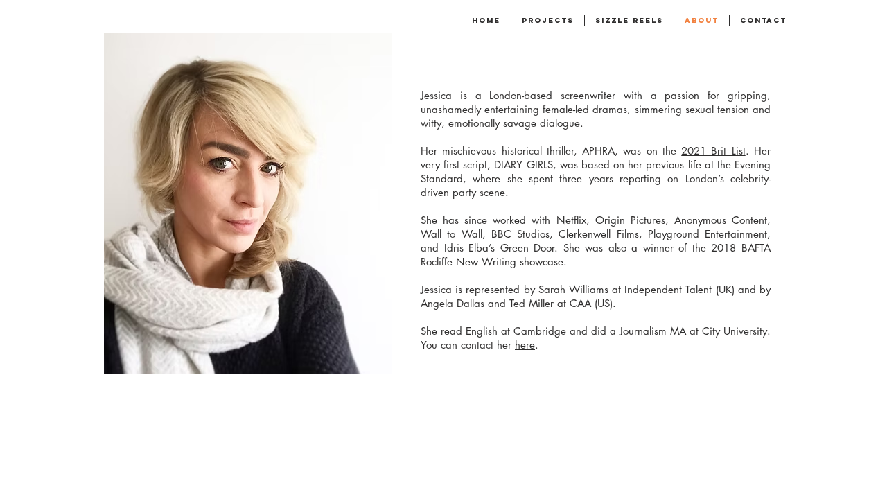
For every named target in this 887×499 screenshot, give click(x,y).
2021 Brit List (713, 150)
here (525, 344)
